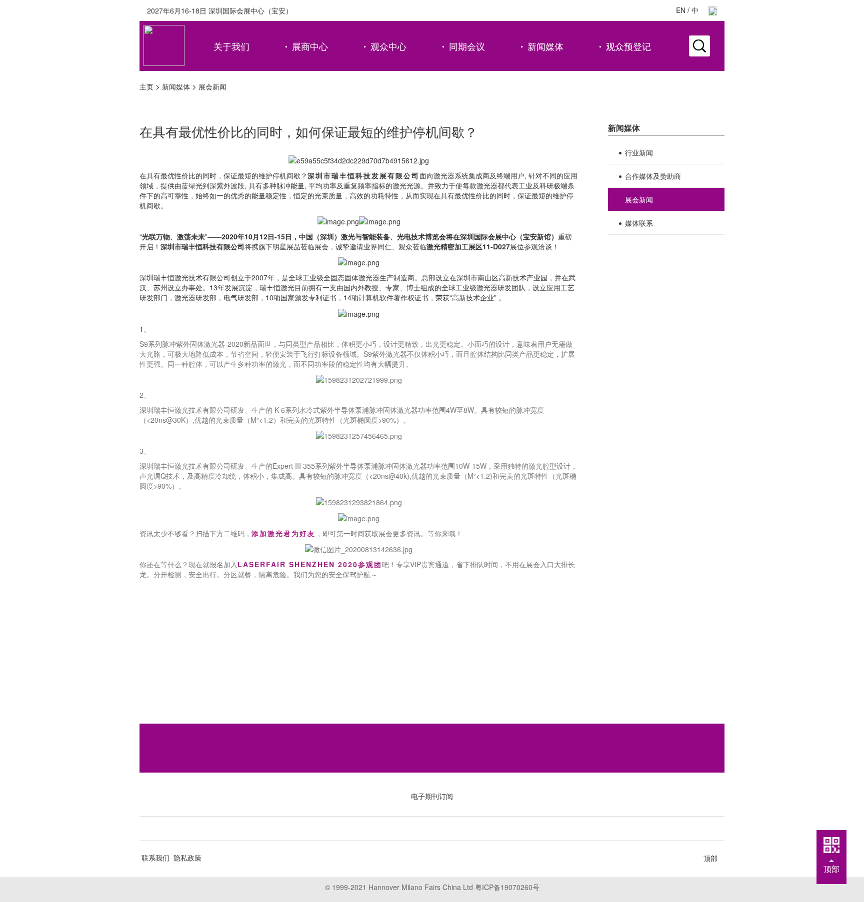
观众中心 (388, 45)
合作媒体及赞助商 (653, 176)
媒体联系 (639, 223)
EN (681, 10)
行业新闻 (639, 152)
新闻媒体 (546, 45)
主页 (147, 86)
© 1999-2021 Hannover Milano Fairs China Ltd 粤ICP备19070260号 (432, 887)
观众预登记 (628, 45)
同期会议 (467, 45)
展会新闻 (212, 86)
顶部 (711, 858)
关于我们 (232, 45)
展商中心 (310, 45)
